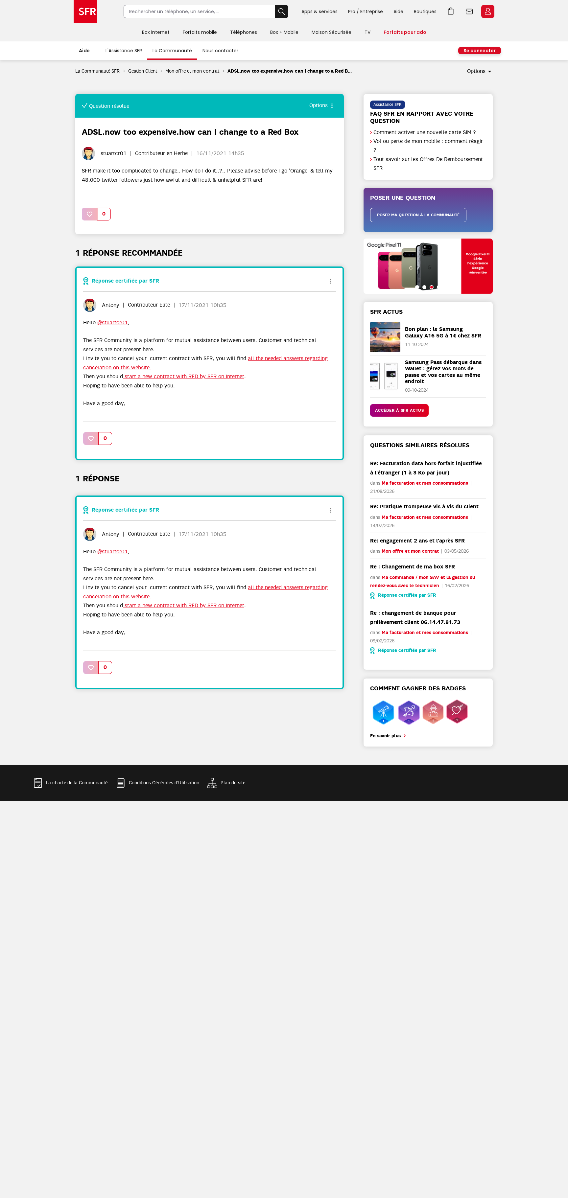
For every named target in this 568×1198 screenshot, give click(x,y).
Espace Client (488, 11)
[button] (90, 214)
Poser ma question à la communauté (418, 215)
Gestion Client (142, 71)
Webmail (469, 11)
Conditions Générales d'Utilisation (164, 782)
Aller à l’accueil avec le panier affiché (451, 11)
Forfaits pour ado (405, 32)
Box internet (156, 32)
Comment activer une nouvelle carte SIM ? (424, 132)
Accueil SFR (85, 11)
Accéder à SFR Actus (399, 410)
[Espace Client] (487, 12)
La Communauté (172, 50)
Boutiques (425, 11)
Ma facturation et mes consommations (425, 483)
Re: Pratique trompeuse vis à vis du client (424, 506)
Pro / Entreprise (365, 11)
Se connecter (479, 50)
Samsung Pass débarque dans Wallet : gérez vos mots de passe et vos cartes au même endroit (443, 371)
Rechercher (281, 11)
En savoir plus (385, 736)
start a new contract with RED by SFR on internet (183, 377)
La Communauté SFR (97, 71)
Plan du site (233, 782)
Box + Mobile (284, 32)
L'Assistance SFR (124, 50)
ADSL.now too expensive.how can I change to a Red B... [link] (289, 71)
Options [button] (476, 71)
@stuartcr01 (112, 323)
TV (367, 32)
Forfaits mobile (200, 32)
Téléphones (243, 32)
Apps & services (319, 11)
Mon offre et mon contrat (192, 71)
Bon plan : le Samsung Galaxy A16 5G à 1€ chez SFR (443, 332)
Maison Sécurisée (331, 32)
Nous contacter (220, 50)
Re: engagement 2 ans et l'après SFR (417, 541)
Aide (398, 11)
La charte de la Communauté (76, 782)
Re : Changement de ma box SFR (412, 567)
